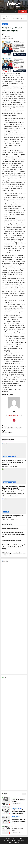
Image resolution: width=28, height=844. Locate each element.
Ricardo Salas (6, 519)
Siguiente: (7, 432)
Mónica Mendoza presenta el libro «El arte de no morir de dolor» (6, 820)
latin (5, 34)
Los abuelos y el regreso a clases (10, 528)
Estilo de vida (12, 456)
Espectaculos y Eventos (17, 808)
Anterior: (11, 427)
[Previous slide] (23, 794)
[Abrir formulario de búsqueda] (15, 11)
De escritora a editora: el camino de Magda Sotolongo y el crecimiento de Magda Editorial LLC (13, 534)
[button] (2, 11)
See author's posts (14, 415)
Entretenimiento (15, 806)
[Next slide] (25, 794)
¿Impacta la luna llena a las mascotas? (11, 540)
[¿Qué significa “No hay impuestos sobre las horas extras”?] (14, 506)
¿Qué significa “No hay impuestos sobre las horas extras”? (13, 516)
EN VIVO (24, 11)
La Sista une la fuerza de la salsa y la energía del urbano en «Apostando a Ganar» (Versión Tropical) (13, 547)
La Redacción (6, 466)
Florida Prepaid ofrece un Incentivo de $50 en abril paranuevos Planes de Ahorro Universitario (14, 462)
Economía (5, 24)
